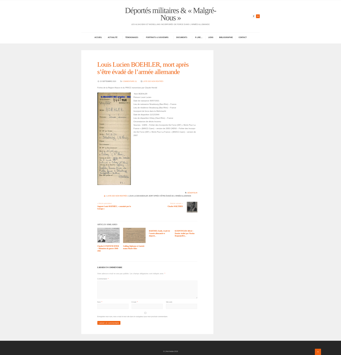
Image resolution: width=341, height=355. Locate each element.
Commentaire (103, 279)
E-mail (135, 302)
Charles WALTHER (175, 206)
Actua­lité (112, 37)
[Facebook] (253, 16)
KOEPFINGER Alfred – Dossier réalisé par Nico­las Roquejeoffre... (184, 233)
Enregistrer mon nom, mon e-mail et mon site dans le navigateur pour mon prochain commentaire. (132, 317)
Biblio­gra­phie (226, 37)
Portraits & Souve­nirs (157, 37)
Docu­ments (181, 37)
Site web (169, 302)
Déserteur (192, 193)
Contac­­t (243, 37)
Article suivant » (176, 203)
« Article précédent (104, 203)
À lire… (198, 37)
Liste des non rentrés (153, 81)
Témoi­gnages (131, 37)
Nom (99, 302)
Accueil (98, 37)
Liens (210, 37)
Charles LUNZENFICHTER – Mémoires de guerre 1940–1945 (108, 248)
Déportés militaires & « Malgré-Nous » (170, 14)
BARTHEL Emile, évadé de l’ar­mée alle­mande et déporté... (159, 233)
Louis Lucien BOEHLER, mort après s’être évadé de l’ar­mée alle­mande (142, 68)
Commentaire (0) (130, 81)
